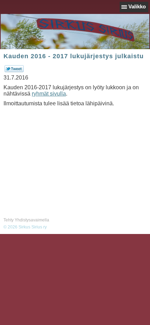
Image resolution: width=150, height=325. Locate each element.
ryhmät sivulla (49, 94)
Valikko (137, 6)
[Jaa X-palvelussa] (14, 70)
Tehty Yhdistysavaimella (26, 220)
